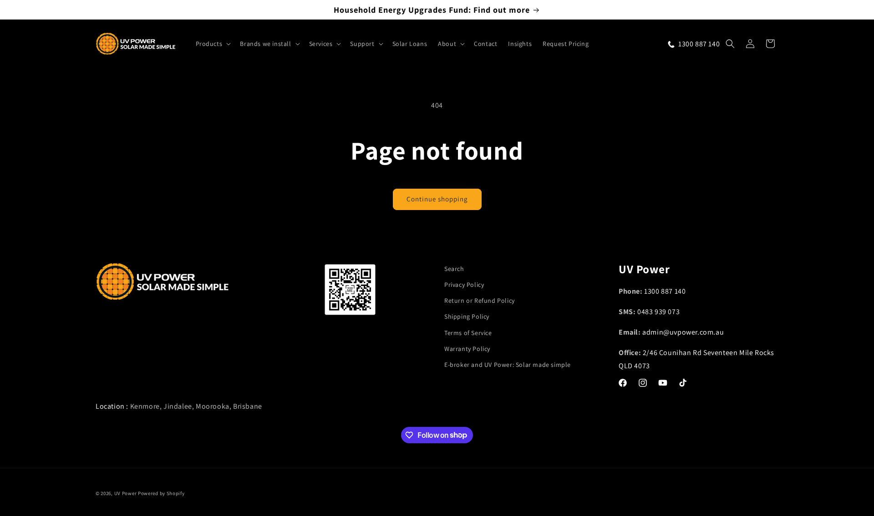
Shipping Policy (466, 317)
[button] (212, 43)
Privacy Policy (464, 285)
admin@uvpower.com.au (683, 332)
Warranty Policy (467, 349)
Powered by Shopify (161, 493)
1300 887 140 (665, 291)
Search (454, 269)
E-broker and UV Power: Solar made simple (507, 365)
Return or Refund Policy (479, 301)
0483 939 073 (658, 312)
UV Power (125, 493)
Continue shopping (437, 199)
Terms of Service (468, 333)
